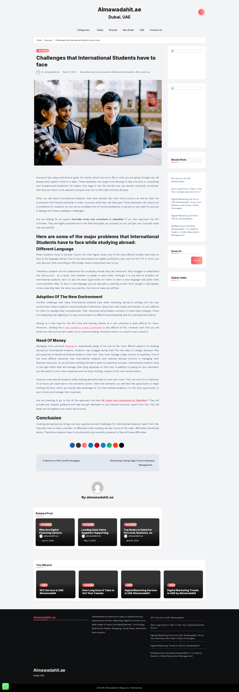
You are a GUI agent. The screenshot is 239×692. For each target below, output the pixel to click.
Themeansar (136, 687)
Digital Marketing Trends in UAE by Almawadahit (184, 217)
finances (69, 346)
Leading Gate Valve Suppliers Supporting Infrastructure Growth (95, 532)
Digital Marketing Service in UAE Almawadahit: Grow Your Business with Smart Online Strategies (186, 204)
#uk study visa (143, 72)
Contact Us (156, 30)
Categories (83, 30)
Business (42, 50)
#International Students (123, 72)
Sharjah (113, 30)
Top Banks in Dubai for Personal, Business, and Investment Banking (139, 532)
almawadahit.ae (52, 72)
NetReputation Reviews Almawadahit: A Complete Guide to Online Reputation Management (185, 230)
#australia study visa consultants (95, 72)
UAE (142, 30)
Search (176, 251)
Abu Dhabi (128, 30)
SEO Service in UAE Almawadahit (181, 180)
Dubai (100, 30)
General (88, 585)
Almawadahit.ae (119, 9)
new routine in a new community (83, 327)
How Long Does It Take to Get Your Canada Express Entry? (186, 190)
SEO (44, 585)
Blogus (122, 687)
